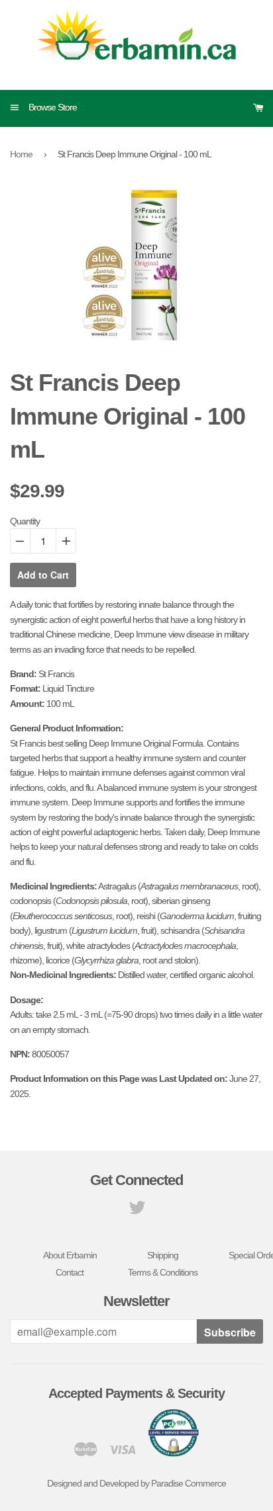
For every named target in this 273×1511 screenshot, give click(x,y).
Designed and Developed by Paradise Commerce (136, 1483)
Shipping (162, 1255)
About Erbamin (70, 1255)
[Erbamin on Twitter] (137, 1210)
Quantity (25, 521)
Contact (69, 1272)
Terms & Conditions (162, 1272)
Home (21, 154)
